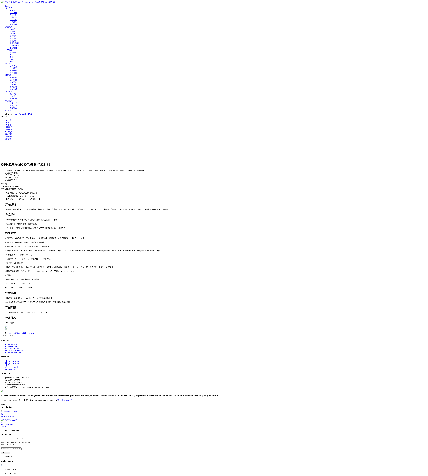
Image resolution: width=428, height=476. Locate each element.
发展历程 (13, 15)
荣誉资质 (13, 24)
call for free (5, 453)
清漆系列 (13, 38)
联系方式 (13, 103)
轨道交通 (13, 89)
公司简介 (13, 10)
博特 (11, 55)
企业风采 (13, 20)
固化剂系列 (14, 43)
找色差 (12, 96)
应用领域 (8, 75)
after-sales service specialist (7, 425)
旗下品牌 (8, 50)
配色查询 (13, 94)
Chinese (8, 110)
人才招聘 (13, 106)
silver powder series (12, 367)
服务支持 (8, 92)
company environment (13, 352)
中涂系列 (13, 41)
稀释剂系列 (14, 45)
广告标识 (13, 85)
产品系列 (8, 27)
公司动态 (13, 66)
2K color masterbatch (12, 363)
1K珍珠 (13, 34)
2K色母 (13, 31)
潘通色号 (13, 99)
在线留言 (13, 108)
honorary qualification (13, 348)
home (7, 6)
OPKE (12, 59)
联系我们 (8, 101)
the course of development (14, 350)
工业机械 (13, 80)
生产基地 (13, 22)
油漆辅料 (13, 48)
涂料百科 (13, 73)
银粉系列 (13, 36)
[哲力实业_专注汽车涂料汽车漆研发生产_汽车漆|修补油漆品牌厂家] (28, 2)
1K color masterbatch (12, 361)
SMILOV (13, 61)
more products (10, 369)
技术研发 (13, 17)
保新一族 (13, 52)
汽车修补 (13, 77)
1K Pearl (8, 365)
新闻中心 (8, 63)
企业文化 (13, 13)
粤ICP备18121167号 (64, 400)
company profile (11, 344)
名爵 (11, 57)
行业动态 (13, 68)
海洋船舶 (13, 87)
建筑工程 (13, 82)
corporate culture (11, 346)
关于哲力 (8, 8)
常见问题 (13, 70)
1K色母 (13, 29)
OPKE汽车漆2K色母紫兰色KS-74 (21, 333)
